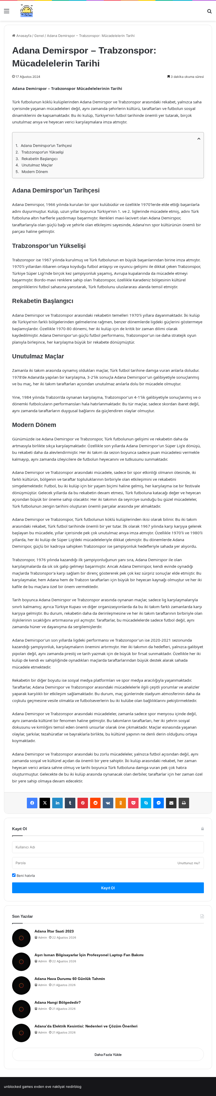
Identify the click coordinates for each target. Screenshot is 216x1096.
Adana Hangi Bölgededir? (58, 1002)
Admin (42, 937)
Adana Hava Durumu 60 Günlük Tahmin (70, 979)
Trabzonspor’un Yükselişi (42, 152)
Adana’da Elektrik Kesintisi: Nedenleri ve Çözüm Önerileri (86, 1026)
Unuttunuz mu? (189, 863)
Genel (39, 35)
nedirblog (73, 1086)
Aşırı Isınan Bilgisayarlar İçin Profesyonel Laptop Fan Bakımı (89, 955)
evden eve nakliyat (49, 1086)
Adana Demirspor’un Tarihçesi (46, 145)
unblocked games (18, 1086)
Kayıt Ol (108, 888)
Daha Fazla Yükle (108, 1054)
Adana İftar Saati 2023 (54, 931)
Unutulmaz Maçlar (37, 165)
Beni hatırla (25, 875)
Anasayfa (23, 35)
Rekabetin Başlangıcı (39, 158)
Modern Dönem (35, 171)
